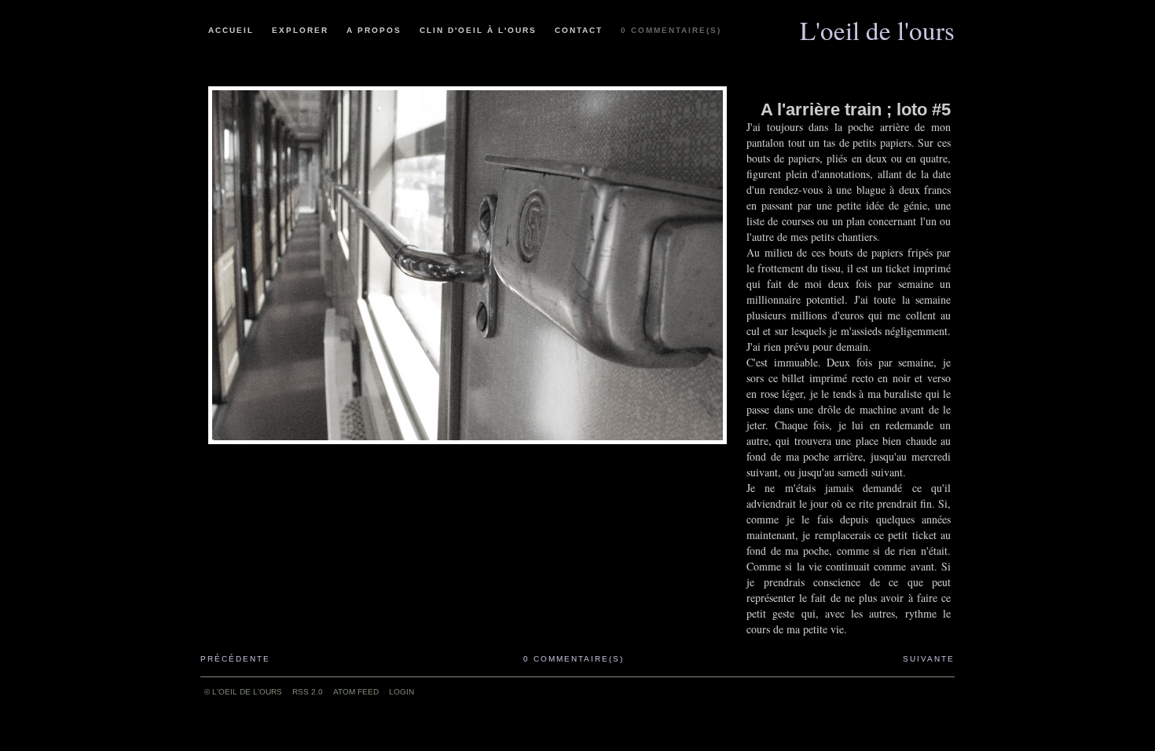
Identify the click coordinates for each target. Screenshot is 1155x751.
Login (401, 691)
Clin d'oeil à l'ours (478, 30)
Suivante (929, 658)
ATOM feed (356, 691)
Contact (579, 30)
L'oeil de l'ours (877, 24)
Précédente (235, 658)
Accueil (231, 30)
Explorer (300, 30)
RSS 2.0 (307, 691)
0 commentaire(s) (671, 30)
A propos (374, 30)
